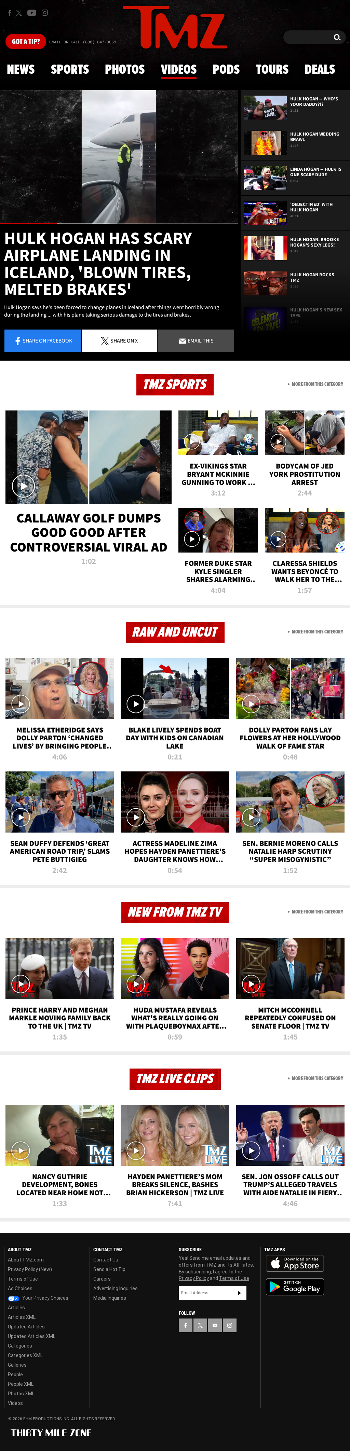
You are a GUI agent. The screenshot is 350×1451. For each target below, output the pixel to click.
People (15, 1374)
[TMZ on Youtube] (32, 12)
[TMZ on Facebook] (9, 13)
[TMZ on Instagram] (45, 12)
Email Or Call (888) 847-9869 (82, 42)
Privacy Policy (194, 1278)
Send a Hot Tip (109, 1269)
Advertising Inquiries (115, 1288)
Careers (102, 1279)
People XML (20, 1384)
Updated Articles (26, 1326)
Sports (70, 70)
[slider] (119, 223)
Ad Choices (20, 1288)
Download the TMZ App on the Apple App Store (295, 1263)
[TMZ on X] (20, 13)
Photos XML (21, 1393)
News (21, 70)
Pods (226, 70)
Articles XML (22, 1317)
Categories (20, 1346)
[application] (119, 157)
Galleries (17, 1365)
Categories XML (25, 1355)
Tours (272, 70)
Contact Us (105, 1259)
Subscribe (239, 1293)
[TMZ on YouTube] (215, 1325)
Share (47, 340)
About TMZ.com (26, 1259)
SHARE (124, 340)
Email (200, 340)
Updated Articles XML (31, 1336)
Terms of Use (23, 1279)
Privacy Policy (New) (30, 1269)
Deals (320, 70)
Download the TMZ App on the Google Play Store (295, 1287)
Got (26, 42)
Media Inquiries (109, 1298)
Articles (16, 1307)
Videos (179, 70)
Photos (125, 70)
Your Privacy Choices (44, 1298)
